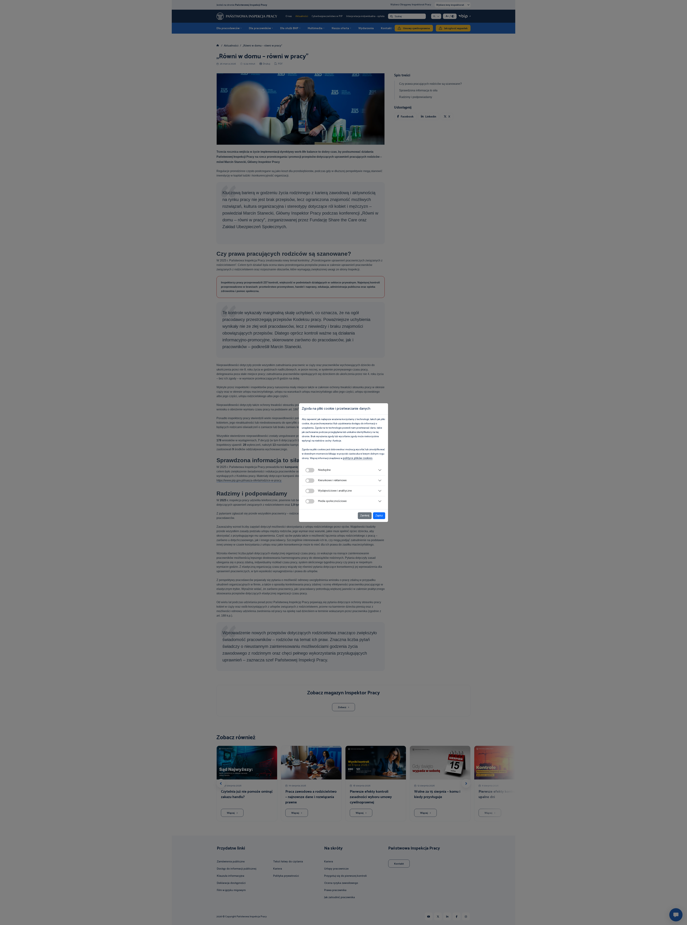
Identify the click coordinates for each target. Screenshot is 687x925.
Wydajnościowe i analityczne (335, 490)
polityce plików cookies (357, 458)
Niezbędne (324, 470)
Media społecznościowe (332, 501)
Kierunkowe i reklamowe (332, 480)
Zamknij (364, 515)
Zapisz (379, 515)
